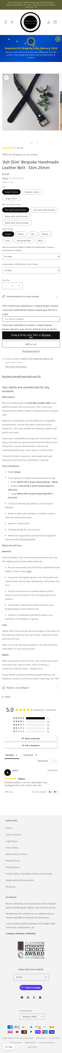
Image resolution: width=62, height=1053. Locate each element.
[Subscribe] (45, 977)
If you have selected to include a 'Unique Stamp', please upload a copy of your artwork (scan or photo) (29, 327)
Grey (7, 240)
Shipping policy (31, 1042)
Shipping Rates (13, 867)
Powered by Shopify (26, 1038)
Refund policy (41, 1038)
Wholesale (10, 886)
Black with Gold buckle (16, 216)
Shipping (5, 178)
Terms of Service (13, 834)
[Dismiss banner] (58, 39)
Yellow (45, 234)
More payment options (31, 351)
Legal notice (32, 1047)
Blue (40, 240)
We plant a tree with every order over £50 (21, 376)
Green (8, 234)
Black (21, 234)
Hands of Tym (13, 1038)
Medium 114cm (32, 192)
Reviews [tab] (10, 755)
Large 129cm (11, 198)
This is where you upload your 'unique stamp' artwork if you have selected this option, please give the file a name (30, 310)
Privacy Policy (12, 847)
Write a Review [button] (32, 738)
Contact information (47, 1042)
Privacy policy (54, 1038)
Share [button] (7, 696)
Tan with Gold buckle (15, 210)
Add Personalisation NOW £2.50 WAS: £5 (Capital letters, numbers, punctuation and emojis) (28, 248)
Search (9, 828)
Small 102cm (11, 192)
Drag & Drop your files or (30, 335)
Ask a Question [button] (32, 745)
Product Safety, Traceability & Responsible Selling (29, 873)
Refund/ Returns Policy (16, 854)
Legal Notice (11, 841)
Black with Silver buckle (17, 223)
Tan (32, 234)
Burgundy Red (24, 240)
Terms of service (16, 1042)
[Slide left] (24, 143)
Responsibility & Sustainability (20, 880)
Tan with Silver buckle (44, 210)
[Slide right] (37, 143)
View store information (16, 366)
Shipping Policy (13, 860)
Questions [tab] (28, 755)
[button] (6, 22)
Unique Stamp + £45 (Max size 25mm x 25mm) (20, 264)
